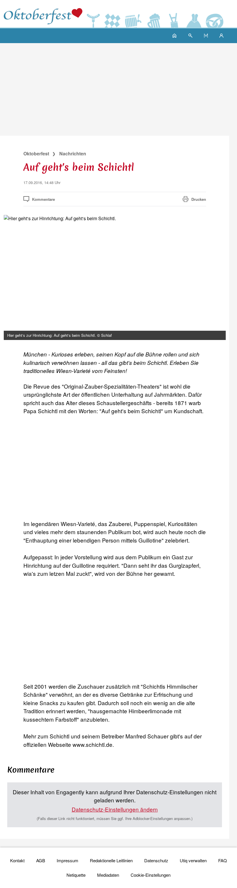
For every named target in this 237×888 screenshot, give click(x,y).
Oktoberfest (36, 153)
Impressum (67, 860)
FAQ (222, 860)
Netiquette (76, 875)
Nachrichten (72, 153)
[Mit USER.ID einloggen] (221, 35)
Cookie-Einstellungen (151, 875)
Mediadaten (108, 875)
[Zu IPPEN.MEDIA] (206, 35)
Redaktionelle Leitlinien (111, 860)
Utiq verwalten (193, 860)
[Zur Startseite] (43, 13)
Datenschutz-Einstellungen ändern (115, 809)
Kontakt (17, 860)
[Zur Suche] (190, 35)
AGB (40, 860)
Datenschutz (156, 860)
